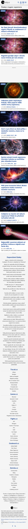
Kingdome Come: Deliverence (14, 415)
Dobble (14, 479)
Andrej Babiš (14, 446)
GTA (14, 403)
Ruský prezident (14, 382)
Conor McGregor (14, 440)
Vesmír (3, 10)
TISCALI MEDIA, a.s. (12, 522)
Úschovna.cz (22, 497)
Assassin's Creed (14, 399)
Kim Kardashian (14, 454)
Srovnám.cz (20, 501)
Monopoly (14, 477)
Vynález (14, 391)
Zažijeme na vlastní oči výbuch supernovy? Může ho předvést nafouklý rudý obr (13, 216)
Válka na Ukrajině (14, 376)
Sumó (14, 434)
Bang (14, 472)
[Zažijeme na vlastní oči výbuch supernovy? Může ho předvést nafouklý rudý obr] (14, 204)
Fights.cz (14, 419)
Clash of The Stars (14, 425)
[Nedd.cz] (5, 2)
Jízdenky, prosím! (14, 489)
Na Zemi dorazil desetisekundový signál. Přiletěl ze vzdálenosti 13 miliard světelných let (14, 29)
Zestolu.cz (14, 468)
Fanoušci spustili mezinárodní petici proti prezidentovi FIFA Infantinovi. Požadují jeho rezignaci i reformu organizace (14, 340)
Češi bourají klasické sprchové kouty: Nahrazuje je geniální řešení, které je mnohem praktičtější (14, 362)
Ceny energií (14, 384)
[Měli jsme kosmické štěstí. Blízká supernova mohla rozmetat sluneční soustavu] (14, 175)
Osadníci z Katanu (14, 475)
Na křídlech (14, 485)
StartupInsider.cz (14, 502)
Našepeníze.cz (13, 501)
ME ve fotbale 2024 (14, 380)
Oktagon (14, 423)
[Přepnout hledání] (18, 2)
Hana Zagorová (14, 450)
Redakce (7, 519)
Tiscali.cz (14, 369)
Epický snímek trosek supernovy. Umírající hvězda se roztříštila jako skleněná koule (13, 159)
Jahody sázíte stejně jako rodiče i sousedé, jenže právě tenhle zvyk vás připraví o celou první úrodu (14, 298)
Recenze (14, 397)
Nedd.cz (5, 499)
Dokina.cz (21, 499)
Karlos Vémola (14, 436)
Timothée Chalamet (14, 465)
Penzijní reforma (14, 389)
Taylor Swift (14, 460)
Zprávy (10, 493)
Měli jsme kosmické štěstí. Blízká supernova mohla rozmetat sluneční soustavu (14, 187)
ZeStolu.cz (20, 495)
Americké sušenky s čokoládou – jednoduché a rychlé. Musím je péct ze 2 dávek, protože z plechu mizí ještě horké (14, 356)
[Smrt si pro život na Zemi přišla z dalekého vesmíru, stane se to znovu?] (14, 119)
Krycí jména (14, 483)
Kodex (21, 519)
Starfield (14, 401)
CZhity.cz (6, 501)
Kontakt (25, 519)
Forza (14, 407)
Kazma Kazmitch (14, 452)
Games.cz (14, 394)
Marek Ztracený (14, 458)
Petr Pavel (14, 448)
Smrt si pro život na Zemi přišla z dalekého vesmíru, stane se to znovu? (13, 131)
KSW (14, 430)
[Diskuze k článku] (15, 34)
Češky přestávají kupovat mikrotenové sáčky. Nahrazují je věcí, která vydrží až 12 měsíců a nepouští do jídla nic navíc (14, 334)
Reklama (3, 519)
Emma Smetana (14, 463)
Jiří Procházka (14, 438)
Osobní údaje (16, 519)
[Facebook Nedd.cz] (12, 526)
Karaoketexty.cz (14, 497)
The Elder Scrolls (14, 413)
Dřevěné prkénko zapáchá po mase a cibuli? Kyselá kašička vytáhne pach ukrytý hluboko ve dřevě (14, 304)
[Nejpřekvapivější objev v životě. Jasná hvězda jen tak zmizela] (14, 45)
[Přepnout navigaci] (21, 2)
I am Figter (14, 432)
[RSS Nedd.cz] (15, 526)
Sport (14, 493)
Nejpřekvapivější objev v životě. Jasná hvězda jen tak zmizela (13, 57)
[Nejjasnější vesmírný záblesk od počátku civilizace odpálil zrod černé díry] (14, 232)
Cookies (11, 519)
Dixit (14, 481)
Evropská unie (14, 387)
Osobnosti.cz (14, 443)
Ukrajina (14, 374)
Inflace (14, 372)
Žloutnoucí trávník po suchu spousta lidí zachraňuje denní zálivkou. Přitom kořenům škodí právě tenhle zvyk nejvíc (14, 270)
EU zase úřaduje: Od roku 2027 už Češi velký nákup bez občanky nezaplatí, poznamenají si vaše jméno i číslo (14, 350)
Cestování (22, 493)
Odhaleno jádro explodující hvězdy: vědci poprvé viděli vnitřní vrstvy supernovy (11, 102)
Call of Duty (14, 411)
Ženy (17, 493)
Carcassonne (14, 470)
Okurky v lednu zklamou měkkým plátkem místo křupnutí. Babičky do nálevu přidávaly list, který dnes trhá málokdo (14, 280)
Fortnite (14, 409)
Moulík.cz (10, 499)
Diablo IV (14, 405)
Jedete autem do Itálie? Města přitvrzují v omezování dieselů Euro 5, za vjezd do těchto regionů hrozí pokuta (14, 321)
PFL (14, 427)
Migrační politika (14, 378)
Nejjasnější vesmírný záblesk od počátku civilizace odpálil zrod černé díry (13, 244)
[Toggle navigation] (25, 2)
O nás (2, 520)
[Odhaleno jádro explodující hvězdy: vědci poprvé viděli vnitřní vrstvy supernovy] (14, 90)
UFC (14, 421)
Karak (14, 487)
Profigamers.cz (13, 495)
